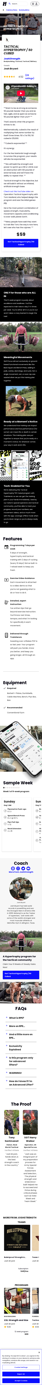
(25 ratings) (29, 77)
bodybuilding (24, 10)
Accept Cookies (21, 1381)
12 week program (21, 1331)
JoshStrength (12, 58)
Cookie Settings (21, 1367)
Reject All (21, 1374)
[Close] (39, 1352)
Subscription (23, 1268)
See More (22, 1246)
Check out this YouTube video (17, 191)
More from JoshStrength (21, 872)
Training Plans (11, 10)
